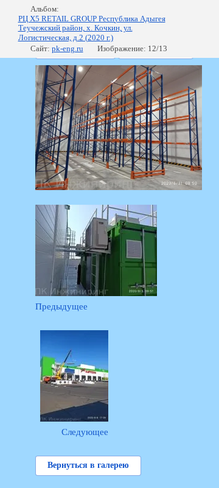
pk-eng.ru (67, 48)
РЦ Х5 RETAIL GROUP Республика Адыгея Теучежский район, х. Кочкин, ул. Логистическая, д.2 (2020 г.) (91, 28)
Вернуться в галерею (88, 465)
